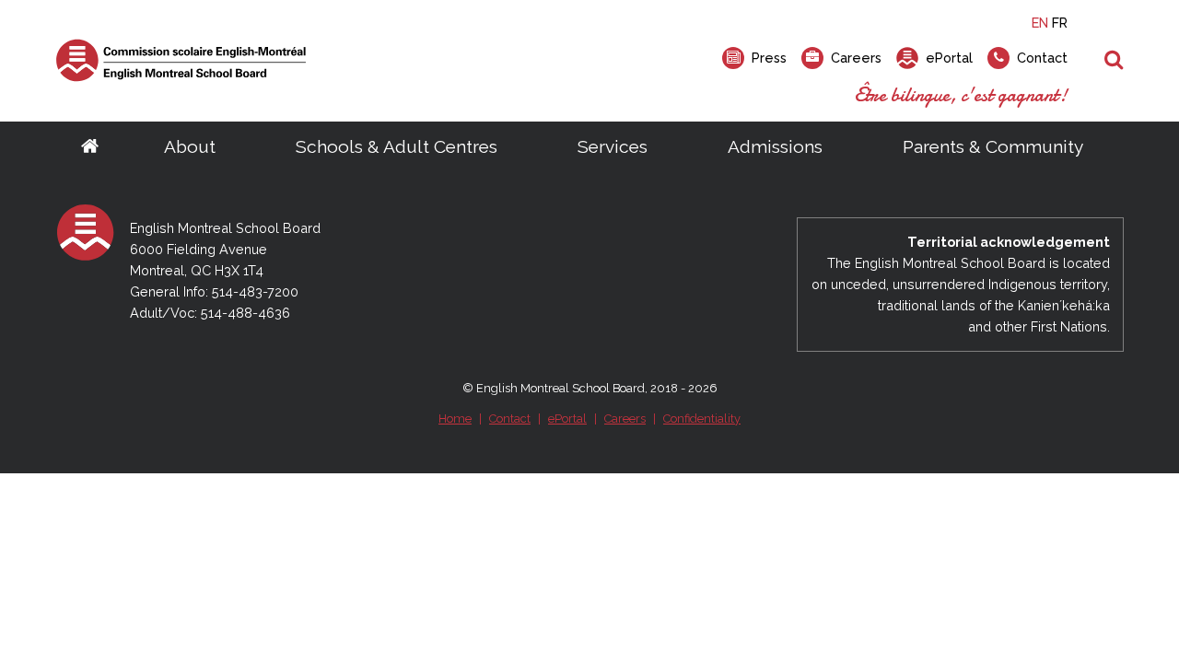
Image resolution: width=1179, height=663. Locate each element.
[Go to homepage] (90, 147)
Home (455, 418)
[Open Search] (1114, 61)
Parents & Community (993, 146)
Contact (510, 418)
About (190, 146)
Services (613, 146)
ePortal (567, 418)
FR (1060, 22)
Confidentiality (702, 418)
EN (1040, 22)
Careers (625, 418)
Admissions (775, 146)
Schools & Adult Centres (396, 146)
